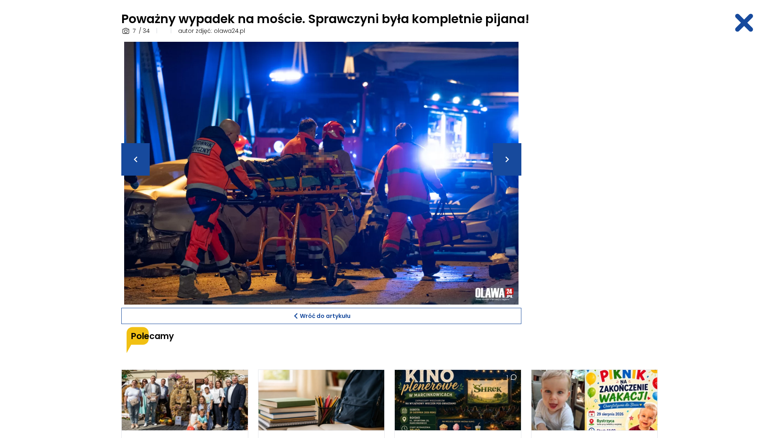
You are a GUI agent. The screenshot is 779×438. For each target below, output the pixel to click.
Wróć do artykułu (325, 316)
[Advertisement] (594, 163)
